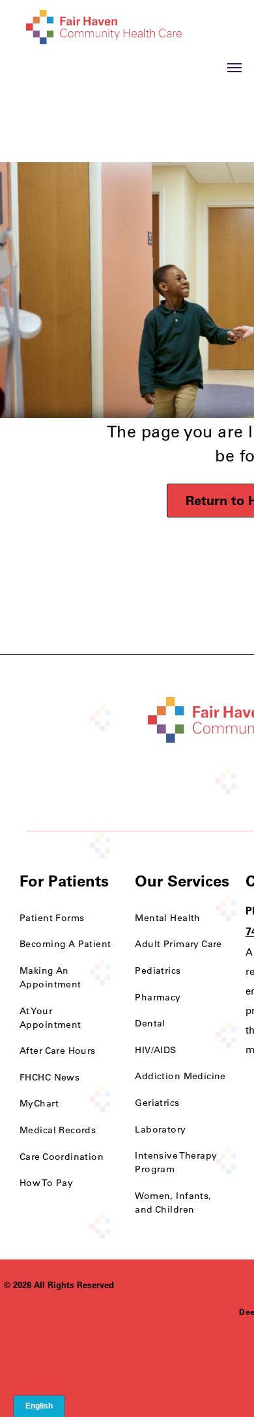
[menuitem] (67, 918)
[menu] (234, 68)
